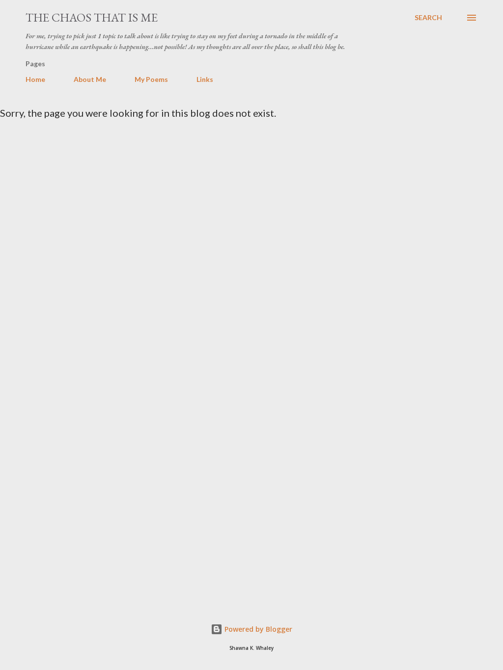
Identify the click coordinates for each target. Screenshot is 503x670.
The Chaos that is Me (92, 17)
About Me (90, 79)
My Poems (151, 79)
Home (35, 79)
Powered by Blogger (257, 629)
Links (204, 79)
